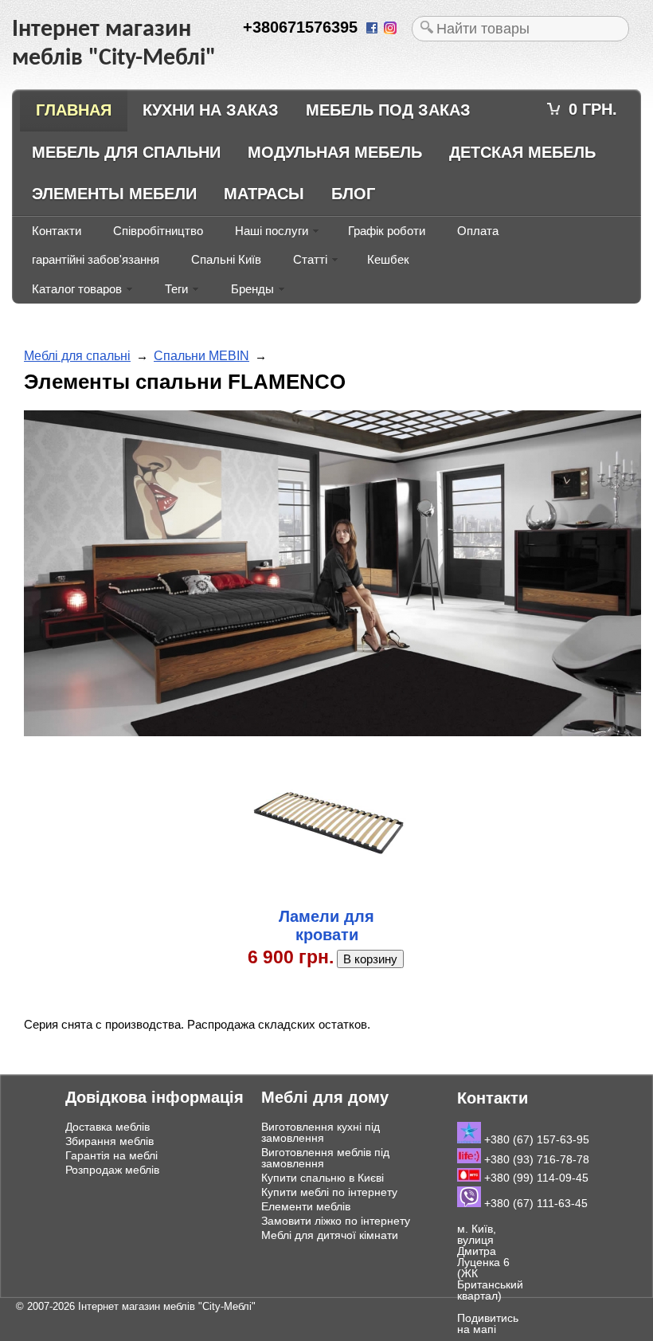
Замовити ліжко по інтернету (335, 1220)
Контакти (56, 230)
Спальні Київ (226, 259)
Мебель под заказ (388, 110)
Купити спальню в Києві (322, 1177)
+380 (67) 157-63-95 (535, 1139)
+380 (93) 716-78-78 (535, 1159)
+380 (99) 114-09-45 (534, 1177)
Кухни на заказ (211, 110)
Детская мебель (522, 152)
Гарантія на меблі (111, 1155)
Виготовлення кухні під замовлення (320, 1132)
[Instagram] (392, 29)
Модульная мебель (335, 152)
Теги (176, 289)
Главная (73, 110)
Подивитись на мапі (487, 1323)
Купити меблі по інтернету (329, 1192)
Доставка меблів (107, 1126)
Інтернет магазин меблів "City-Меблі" (167, 1306)
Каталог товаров (77, 289)
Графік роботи (386, 230)
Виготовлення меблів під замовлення (325, 1158)
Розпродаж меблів (112, 1169)
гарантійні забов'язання (95, 259)
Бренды (252, 289)
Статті (310, 259)
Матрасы (264, 193)
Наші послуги (271, 230)
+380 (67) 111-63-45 (534, 1203)
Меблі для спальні (77, 356)
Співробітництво (158, 230)
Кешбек (388, 259)
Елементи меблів (305, 1206)
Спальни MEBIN (201, 356)
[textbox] (520, 28)
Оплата (478, 230)
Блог (353, 193)
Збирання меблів (109, 1141)
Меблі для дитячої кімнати (329, 1235)
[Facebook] (373, 29)
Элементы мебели (114, 193)
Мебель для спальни (126, 152)
